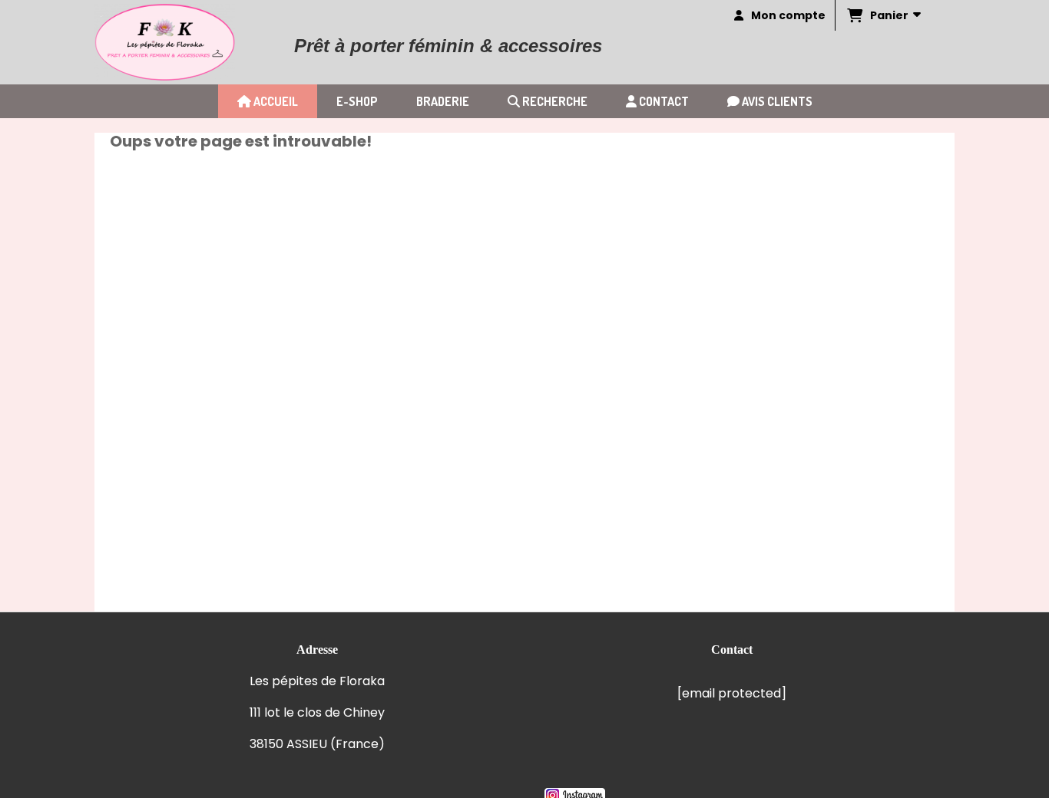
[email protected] (731, 693)
